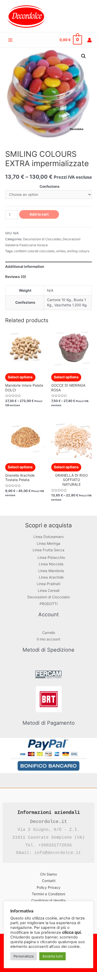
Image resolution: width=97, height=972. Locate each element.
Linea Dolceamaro (48, 537)
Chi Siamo (48, 874)
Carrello (48, 633)
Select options (20, 377)
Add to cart (39, 214)
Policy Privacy (49, 887)
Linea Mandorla (51, 571)
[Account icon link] (89, 40)
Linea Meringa (48, 543)
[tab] (48, 267)
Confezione (49, 186)
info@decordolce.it (57, 853)
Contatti (48, 881)
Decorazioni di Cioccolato (42, 239)
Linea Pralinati (48, 584)
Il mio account (48, 639)
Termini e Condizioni (48, 894)
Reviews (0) (15, 277)
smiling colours (78, 251)
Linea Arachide (51, 577)
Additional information (24, 266)
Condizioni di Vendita (48, 900)
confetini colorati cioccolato (34, 251)
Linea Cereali (48, 590)
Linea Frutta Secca (48, 550)
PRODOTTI (49, 604)
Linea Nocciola (51, 564)
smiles (60, 251)
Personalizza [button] (23, 956)
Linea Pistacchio (51, 557)
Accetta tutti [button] (52, 956)
